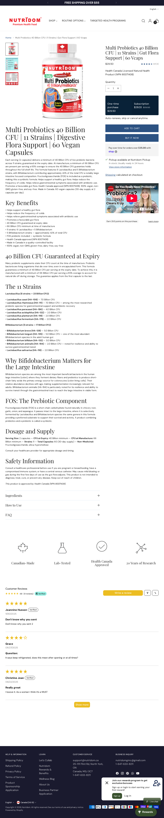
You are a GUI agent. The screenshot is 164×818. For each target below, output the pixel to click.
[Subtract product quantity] (108, 88)
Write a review (123, 593)
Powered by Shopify (14, 810)
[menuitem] (53, 20)
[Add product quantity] (118, 88)
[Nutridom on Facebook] (117, 774)
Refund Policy (13, 766)
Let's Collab (45, 760)
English (153, 9)
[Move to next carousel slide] (156, 735)
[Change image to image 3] (11, 78)
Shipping (110, 175)
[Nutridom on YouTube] (138, 774)
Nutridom (26, 807)
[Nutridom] (24, 21)
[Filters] (147, 593)
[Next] (116, 3)
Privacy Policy (13, 771)
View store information (120, 167)
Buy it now (132, 137)
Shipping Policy (14, 760)
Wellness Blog (47, 779)
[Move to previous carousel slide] (148, 735)
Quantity (110, 82)
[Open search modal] (143, 21)
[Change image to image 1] (11, 49)
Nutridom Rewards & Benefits (45, 769)
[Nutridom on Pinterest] (128, 774)
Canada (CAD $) (27, 802)
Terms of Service (15, 777)
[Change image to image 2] (11, 64)
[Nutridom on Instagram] (123, 774)
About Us (44, 784)
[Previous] (47, 3)
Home (8, 37)
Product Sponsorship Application (12, 786)
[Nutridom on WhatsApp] (133, 774)
